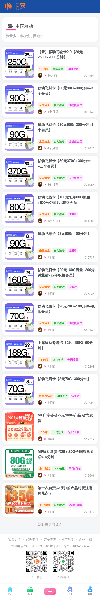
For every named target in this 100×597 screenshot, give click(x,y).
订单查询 (50, 539)
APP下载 (85, 539)
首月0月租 (73, 432)
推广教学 (67, 539)
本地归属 (59, 468)
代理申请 (32, 539)
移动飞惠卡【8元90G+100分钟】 (64, 233)
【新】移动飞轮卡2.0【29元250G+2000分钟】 (60, 54)
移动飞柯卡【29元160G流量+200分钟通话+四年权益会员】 (66, 272)
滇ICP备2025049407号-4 (72, 546)
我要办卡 (14, 539)
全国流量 (58, 69)
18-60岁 (44, 69)
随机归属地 (75, 505)
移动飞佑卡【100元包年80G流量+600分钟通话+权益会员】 (64, 199)
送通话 (73, 214)
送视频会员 (75, 105)
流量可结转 (45, 396)
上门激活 (58, 359)
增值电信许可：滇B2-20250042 (32, 546)
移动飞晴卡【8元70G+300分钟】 (64, 378)
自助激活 (72, 69)
